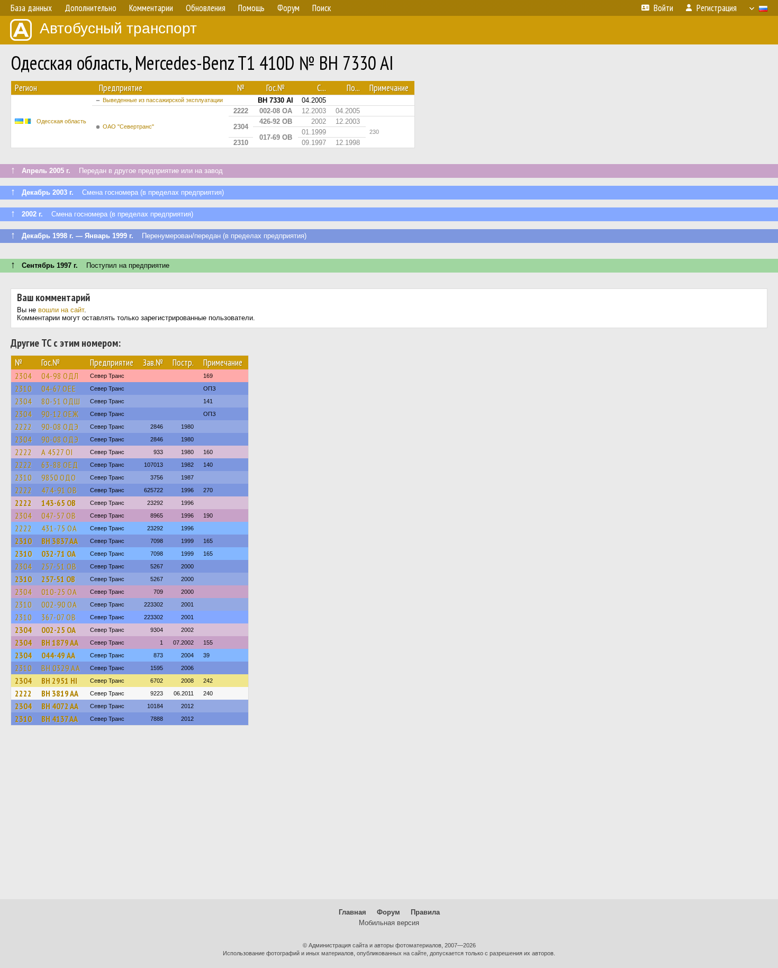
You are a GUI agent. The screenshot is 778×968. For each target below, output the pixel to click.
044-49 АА (58, 655)
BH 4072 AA (59, 706)
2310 (23, 388)
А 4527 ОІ (57, 452)
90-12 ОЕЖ (60, 414)
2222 (23, 426)
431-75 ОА (59, 528)
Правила (425, 912)
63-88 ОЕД (59, 464)
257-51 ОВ (59, 566)
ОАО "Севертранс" (128, 126)
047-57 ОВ (58, 515)
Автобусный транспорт (118, 28)
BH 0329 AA (60, 668)
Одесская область (61, 121)
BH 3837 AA (59, 541)
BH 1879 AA (59, 642)
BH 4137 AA (59, 718)
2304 (23, 375)
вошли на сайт (61, 310)
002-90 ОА (59, 604)
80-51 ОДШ (60, 401)
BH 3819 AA (59, 693)
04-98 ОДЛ (60, 375)
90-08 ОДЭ (60, 426)
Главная (352, 912)
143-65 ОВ (58, 502)
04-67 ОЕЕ (58, 388)
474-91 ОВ (59, 490)
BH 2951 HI (59, 680)
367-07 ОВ (58, 617)
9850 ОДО (58, 477)
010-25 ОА (59, 591)
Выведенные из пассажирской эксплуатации (163, 100)
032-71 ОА (58, 553)
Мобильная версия (389, 923)
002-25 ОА (58, 630)
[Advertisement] (389, 817)
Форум (388, 912)
